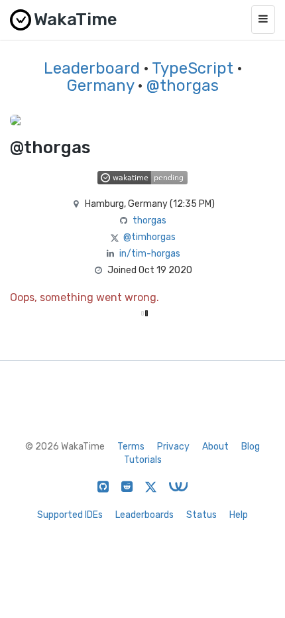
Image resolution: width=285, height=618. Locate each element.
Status (201, 515)
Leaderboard (92, 68)
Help (238, 515)
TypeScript (192, 68)
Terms (130, 446)
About (215, 446)
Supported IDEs (70, 515)
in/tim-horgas (149, 253)
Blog (250, 446)
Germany (100, 85)
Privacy (173, 446)
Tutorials (143, 459)
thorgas (149, 220)
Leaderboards (144, 515)
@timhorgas (149, 237)
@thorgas (182, 85)
